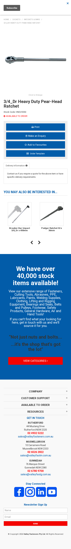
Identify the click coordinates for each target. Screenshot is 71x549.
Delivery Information (15, 165)
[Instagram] (30, 491)
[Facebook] (19, 491)
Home (6, 19)
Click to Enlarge (35, 95)
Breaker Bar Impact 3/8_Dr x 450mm (19, 229)
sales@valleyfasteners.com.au (35, 436)
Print (37, 127)
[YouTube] (52, 491)
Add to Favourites (37, 144)
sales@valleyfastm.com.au (35, 455)
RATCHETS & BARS (32, 19)
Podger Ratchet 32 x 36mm (51, 229)
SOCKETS (16, 19)
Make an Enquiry (37, 136)
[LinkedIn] (41, 491)
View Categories (35, 360)
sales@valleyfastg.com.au (35, 474)
